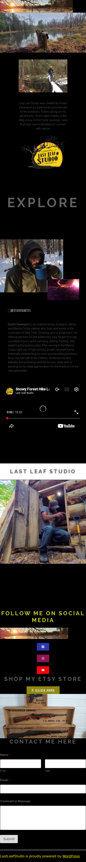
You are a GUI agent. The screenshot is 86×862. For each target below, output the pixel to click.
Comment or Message (15, 801)
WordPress (71, 856)
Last (47, 770)
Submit (9, 839)
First (3, 770)
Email (5, 780)
